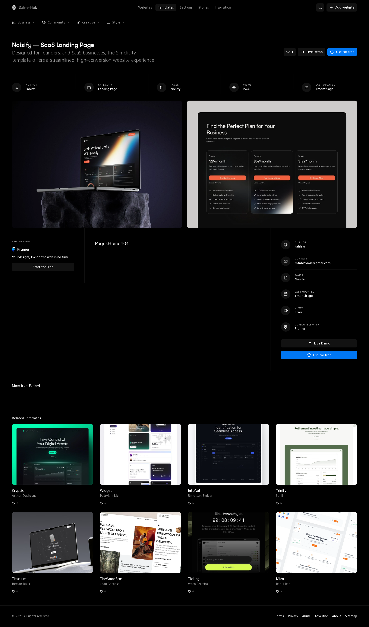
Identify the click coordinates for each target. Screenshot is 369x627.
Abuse (306, 616)
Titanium (19, 579)
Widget (106, 490)
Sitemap (351, 616)
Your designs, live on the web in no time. (40, 257)
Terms (279, 616)
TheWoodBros (111, 579)
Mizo (280, 579)
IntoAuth (195, 490)
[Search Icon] (320, 7)
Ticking (193, 579)
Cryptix (18, 490)
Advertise (321, 616)
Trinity (281, 490)
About (336, 616)
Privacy (293, 616)
